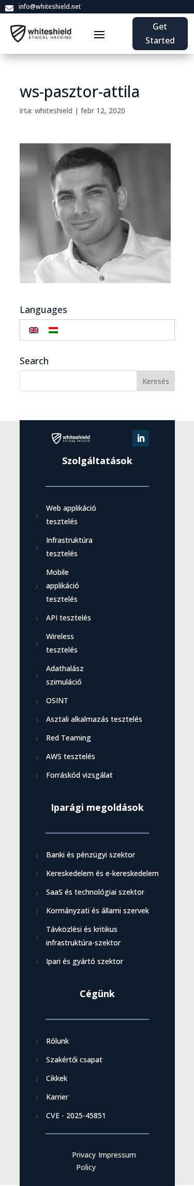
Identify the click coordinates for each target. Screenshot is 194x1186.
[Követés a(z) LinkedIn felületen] (140, 438)
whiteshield (53, 110)
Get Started (160, 33)
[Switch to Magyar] (53, 329)
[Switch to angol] (33, 329)
